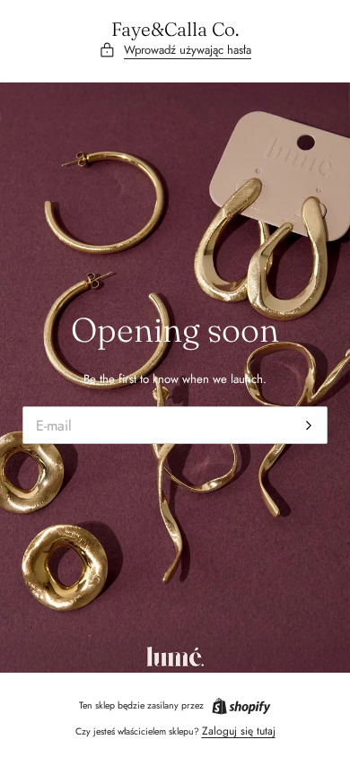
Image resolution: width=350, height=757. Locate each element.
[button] (175, 50)
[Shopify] (241, 706)
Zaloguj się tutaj (239, 731)
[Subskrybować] (309, 425)
